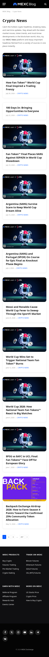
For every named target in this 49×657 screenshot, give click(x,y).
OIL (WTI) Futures (33, 573)
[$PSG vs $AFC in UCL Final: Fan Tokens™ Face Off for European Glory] (24, 439)
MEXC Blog (6, 11)
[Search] (45, 4)
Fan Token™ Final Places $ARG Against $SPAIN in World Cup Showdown (24, 157)
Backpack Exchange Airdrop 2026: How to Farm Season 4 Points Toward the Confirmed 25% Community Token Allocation (24, 513)
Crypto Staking (9, 573)
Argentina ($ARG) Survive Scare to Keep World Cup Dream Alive (21, 207)
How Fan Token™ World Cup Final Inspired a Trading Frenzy (23, 86)
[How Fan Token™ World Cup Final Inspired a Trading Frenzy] (24, 65)
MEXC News (11, 39)
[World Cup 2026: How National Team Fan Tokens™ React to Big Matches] (24, 389)
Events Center (8, 604)
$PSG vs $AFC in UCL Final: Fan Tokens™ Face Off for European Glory (22, 460)
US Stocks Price (32, 592)
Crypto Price (31, 596)
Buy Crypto (7, 561)
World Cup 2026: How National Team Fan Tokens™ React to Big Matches (23, 410)
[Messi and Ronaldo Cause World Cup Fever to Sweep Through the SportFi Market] (24, 289)
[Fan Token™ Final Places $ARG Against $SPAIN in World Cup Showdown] (24, 137)
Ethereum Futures (33, 565)
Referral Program (10, 592)
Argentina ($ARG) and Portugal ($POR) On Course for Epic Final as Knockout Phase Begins (22, 259)
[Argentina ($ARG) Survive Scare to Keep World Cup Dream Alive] (24, 186)
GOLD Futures (32, 569)
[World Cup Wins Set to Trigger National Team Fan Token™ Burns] (24, 339)
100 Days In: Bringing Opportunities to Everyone (22, 109)
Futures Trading (9, 565)
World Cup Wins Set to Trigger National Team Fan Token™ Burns (22, 360)
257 (22, 537)
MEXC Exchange (27, 649)
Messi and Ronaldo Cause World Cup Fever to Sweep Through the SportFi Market (23, 310)
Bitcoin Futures (32, 561)
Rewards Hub (8, 600)
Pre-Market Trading (11, 569)
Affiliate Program (10, 596)
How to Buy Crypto (34, 600)
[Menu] (4, 4)
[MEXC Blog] (24, 4)
